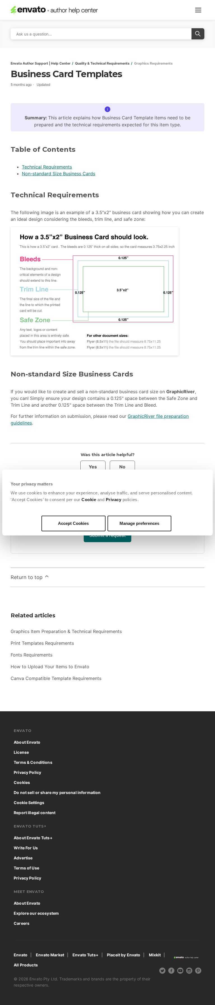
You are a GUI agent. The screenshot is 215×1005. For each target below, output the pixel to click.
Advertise (23, 857)
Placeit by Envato (123, 954)
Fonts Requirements (31, 655)
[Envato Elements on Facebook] (171, 971)
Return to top (27, 577)
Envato (20, 954)
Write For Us (26, 847)
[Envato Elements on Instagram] (189, 971)
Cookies (22, 782)
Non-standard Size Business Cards (58, 173)
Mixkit (155, 954)
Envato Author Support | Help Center (41, 63)
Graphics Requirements (153, 63)
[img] (162, 971)
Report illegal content (34, 812)
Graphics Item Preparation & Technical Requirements (66, 631)
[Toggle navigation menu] (198, 10)
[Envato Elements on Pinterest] (198, 971)
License (21, 752)
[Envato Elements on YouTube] (180, 971)
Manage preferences (139, 523)
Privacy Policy (27, 772)
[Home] (59, 10)
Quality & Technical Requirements (102, 63)
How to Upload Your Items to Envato (50, 666)
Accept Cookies (73, 523)
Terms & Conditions (33, 762)
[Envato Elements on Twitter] (162, 971)
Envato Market (50, 954)
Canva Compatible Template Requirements (56, 678)
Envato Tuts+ (86, 954)
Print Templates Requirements (42, 643)
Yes (93, 467)
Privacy (113, 499)
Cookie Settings (29, 802)
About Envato (27, 742)
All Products (26, 965)
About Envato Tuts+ (33, 837)
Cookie (88, 499)
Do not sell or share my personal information (57, 792)
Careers (21, 923)
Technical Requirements (47, 167)
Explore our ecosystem (36, 913)
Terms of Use (26, 868)
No (122, 467)
